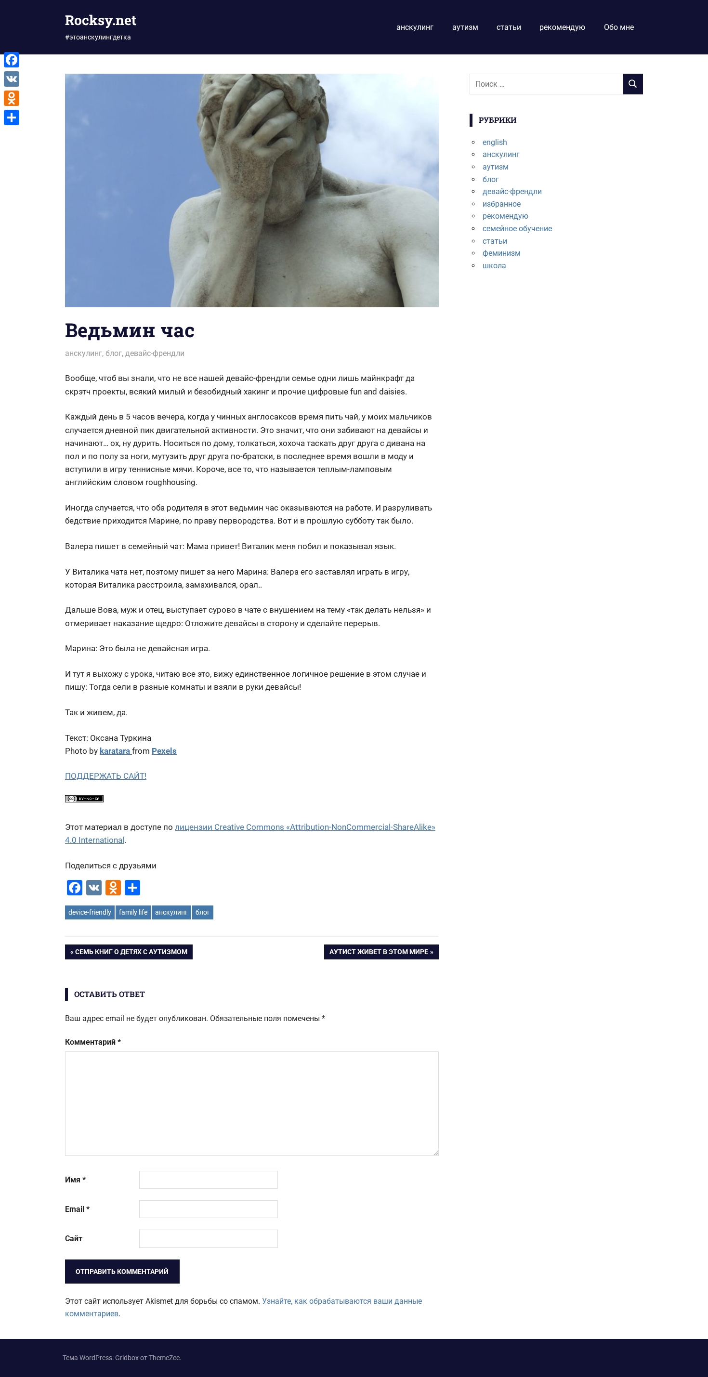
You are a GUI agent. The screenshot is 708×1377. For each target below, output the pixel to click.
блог (113, 353)
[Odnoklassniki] (11, 98)
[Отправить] (11, 117)
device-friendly (89, 912)
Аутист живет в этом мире (378, 953)
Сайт (73, 1238)
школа (494, 265)
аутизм (465, 27)
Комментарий (93, 1042)
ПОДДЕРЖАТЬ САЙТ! (105, 776)
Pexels (164, 751)
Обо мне (619, 27)
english (495, 142)
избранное (502, 204)
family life (133, 912)
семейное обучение (517, 228)
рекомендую (562, 27)
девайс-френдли (154, 353)
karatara (116, 751)
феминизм (502, 253)
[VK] (11, 79)
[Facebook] (11, 59)
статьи (509, 27)
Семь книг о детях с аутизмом (131, 953)
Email (77, 1209)
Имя (75, 1179)
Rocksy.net (100, 20)
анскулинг (414, 27)
